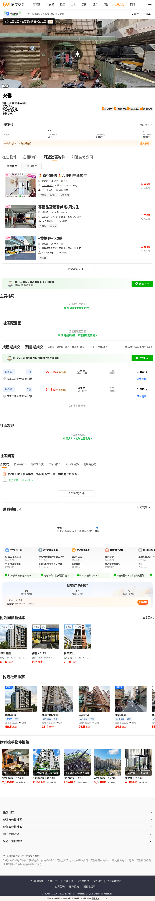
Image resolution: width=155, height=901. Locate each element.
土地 (73, 4)
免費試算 (143, 602)
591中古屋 (83, 881)
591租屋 (97, 881)
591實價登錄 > (35, 14)
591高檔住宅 (114, 881)
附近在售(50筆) (76, 269)
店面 (84, 4)
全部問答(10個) (76, 493)
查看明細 (141, 379)
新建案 (37, 4)
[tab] (12, 166)
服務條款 (74, 886)
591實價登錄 (37, 881)
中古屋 (50, 4)
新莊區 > (55, 14)
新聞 (132, 4)
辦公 (95, 4)
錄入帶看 (144, 143)
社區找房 (119, 4)
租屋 (62, 4)
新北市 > (47, 14)
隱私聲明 (95, 899)
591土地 (68, 881)
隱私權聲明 (89, 886)
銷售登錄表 (137, 347)
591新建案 (53, 881)
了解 (50, 21)
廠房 (106, 4)
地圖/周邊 (142, 507)
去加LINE (144, 283)
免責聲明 (60, 886)
